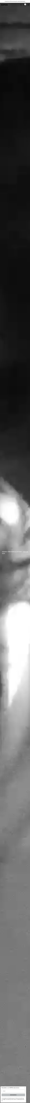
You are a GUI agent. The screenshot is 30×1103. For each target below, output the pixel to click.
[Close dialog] (24, 1088)
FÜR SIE (25, 551)
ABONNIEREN (13, 1094)
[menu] (28, 5)
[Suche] (21, 5)
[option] (15, 1)
